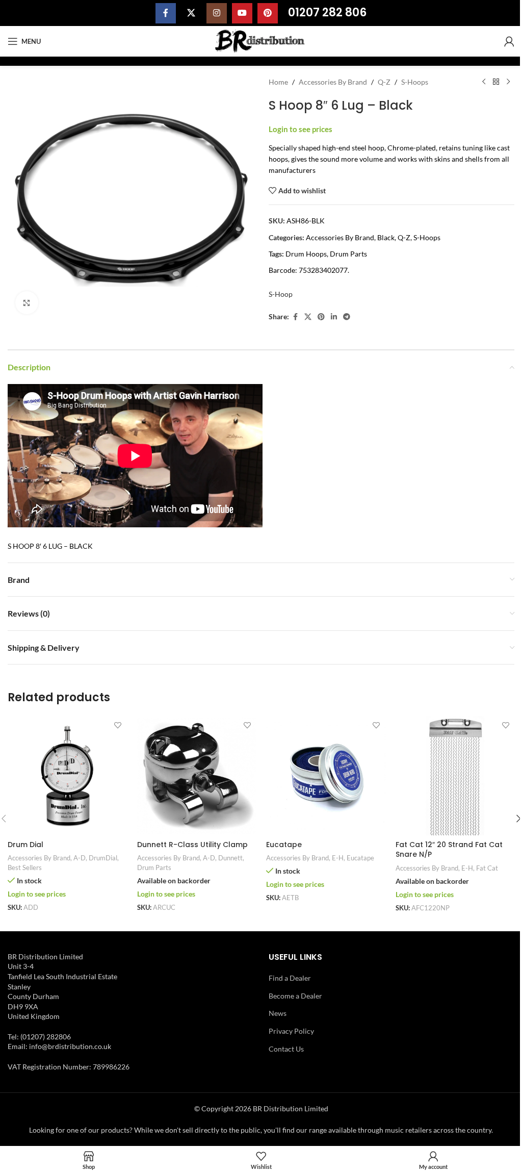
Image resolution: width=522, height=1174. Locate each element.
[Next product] (508, 82)
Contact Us (286, 1048)
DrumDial (103, 858)
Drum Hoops (306, 253)
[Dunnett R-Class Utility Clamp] (196, 775)
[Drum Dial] (67, 775)
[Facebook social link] (165, 13)
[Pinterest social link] (267, 13)
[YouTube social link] (242, 13)
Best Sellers (25, 867)
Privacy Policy (291, 1031)
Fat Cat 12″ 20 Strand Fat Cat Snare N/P (449, 849)
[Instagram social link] (216, 13)
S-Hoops (414, 82)
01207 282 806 (327, 12)
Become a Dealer (295, 995)
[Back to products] (496, 82)
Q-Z (384, 82)
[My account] (509, 41)
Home (278, 82)
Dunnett (230, 858)
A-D (79, 858)
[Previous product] (484, 82)
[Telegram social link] (346, 317)
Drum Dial (25, 844)
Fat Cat (487, 868)
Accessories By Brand (333, 82)
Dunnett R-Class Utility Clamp (192, 844)
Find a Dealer (290, 978)
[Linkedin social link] (334, 317)
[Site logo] (261, 40)
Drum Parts (348, 253)
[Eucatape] (325, 775)
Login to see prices (300, 129)
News (277, 1013)
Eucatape (284, 844)
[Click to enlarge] (26, 302)
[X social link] (191, 13)
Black (386, 237)
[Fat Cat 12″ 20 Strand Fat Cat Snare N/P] (455, 775)
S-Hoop (281, 294)
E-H (338, 858)
